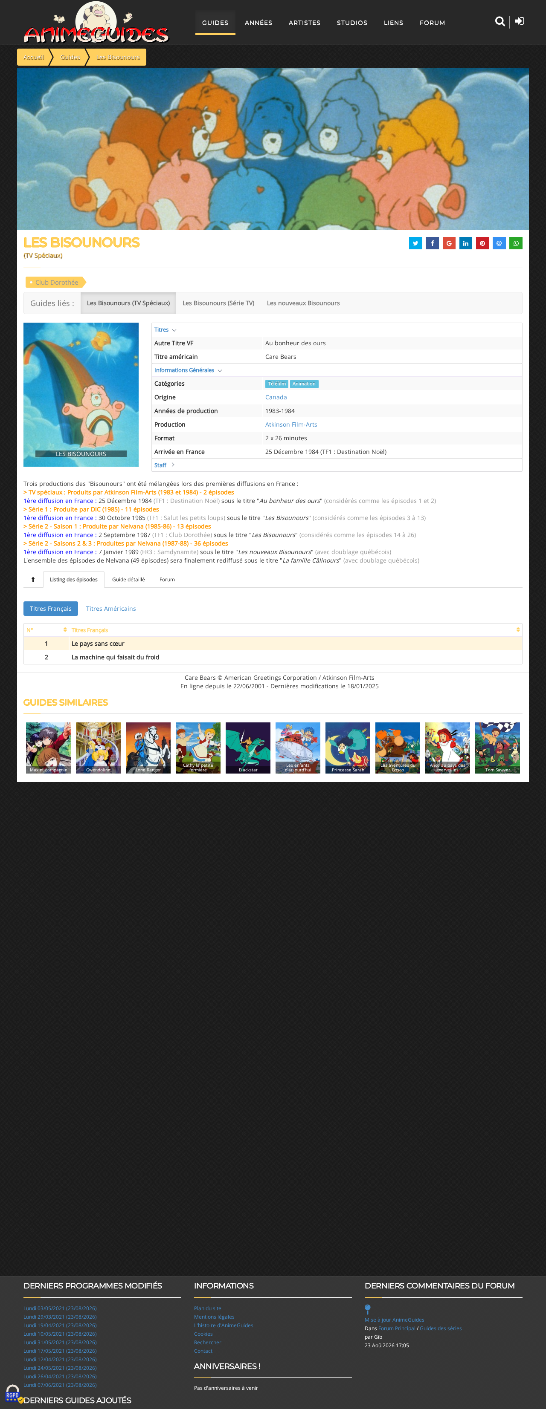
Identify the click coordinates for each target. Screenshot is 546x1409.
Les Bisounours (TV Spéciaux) (128, 303)
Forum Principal (396, 1328)
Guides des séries (441, 1328)
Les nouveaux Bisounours (303, 303)
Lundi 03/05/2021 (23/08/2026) (60, 1308)
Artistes (305, 22)
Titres (161, 329)
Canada (276, 397)
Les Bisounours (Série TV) (218, 303)
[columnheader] (46, 630)
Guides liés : (52, 303)
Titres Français (51, 608)
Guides (215, 22)
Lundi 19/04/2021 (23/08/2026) (60, 1325)
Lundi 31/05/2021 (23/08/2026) (60, 1342)
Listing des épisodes (74, 579)
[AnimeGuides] (96, 22)
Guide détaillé (128, 579)
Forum (432, 22)
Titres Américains (111, 608)
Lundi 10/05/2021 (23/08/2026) (60, 1333)
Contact (203, 1350)
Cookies (203, 1333)
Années (259, 22)
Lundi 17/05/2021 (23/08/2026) (60, 1350)
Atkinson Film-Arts (291, 424)
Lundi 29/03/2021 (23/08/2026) (60, 1316)
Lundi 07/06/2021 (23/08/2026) (60, 1385)
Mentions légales (214, 1316)
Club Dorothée (56, 282)
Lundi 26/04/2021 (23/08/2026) (60, 1376)
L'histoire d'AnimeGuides (223, 1325)
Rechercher (207, 1342)
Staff (160, 465)
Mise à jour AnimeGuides (394, 1319)
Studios (352, 22)
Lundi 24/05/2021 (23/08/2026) (60, 1367)
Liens (394, 22)
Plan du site (207, 1308)
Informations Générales (184, 370)
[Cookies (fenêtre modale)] (15, 1394)
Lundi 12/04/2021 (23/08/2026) (60, 1359)
